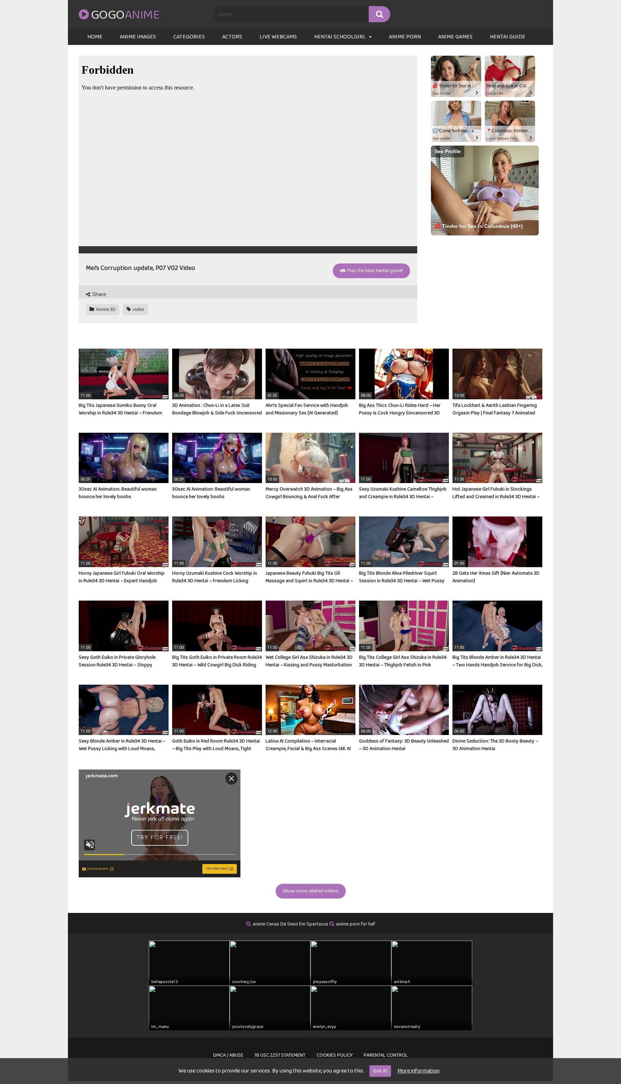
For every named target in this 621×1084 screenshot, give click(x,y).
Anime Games (455, 36)
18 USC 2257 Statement (279, 1055)
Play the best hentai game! (374, 271)
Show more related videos (311, 891)
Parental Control (386, 1055)
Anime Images (138, 36)
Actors (232, 36)
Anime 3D (105, 309)
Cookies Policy (335, 1055)
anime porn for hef (355, 924)
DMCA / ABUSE (228, 1055)
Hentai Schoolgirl (340, 36)
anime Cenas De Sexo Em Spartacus (290, 924)
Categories (189, 36)
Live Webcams (278, 36)
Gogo (125, 15)
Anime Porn (405, 36)
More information (418, 1070)
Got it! (380, 1070)
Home (94, 36)
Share (98, 294)
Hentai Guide (507, 36)
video (138, 309)
